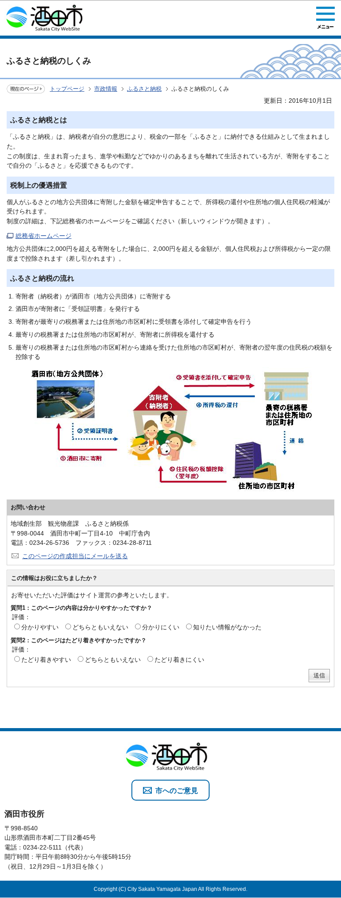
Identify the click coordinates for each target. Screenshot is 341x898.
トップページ (67, 88)
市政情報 (105, 88)
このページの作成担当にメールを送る (75, 556)
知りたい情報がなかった (227, 627)
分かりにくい (160, 627)
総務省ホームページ (43, 235)
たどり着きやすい (46, 659)
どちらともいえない (100, 627)
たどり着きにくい (179, 659)
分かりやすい (40, 627)
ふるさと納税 (144, 88)
